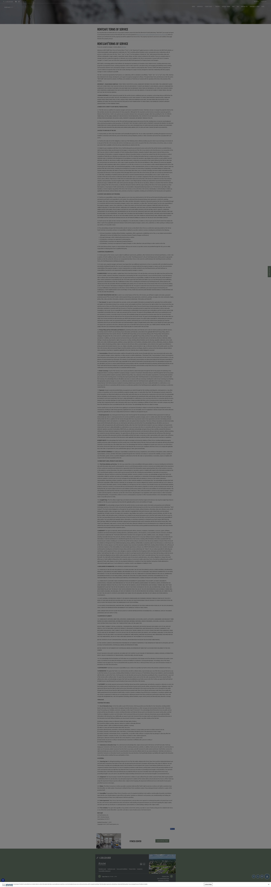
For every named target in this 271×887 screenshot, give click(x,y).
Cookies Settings (208, 884)
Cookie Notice (9, 885)
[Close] (268, 884)
